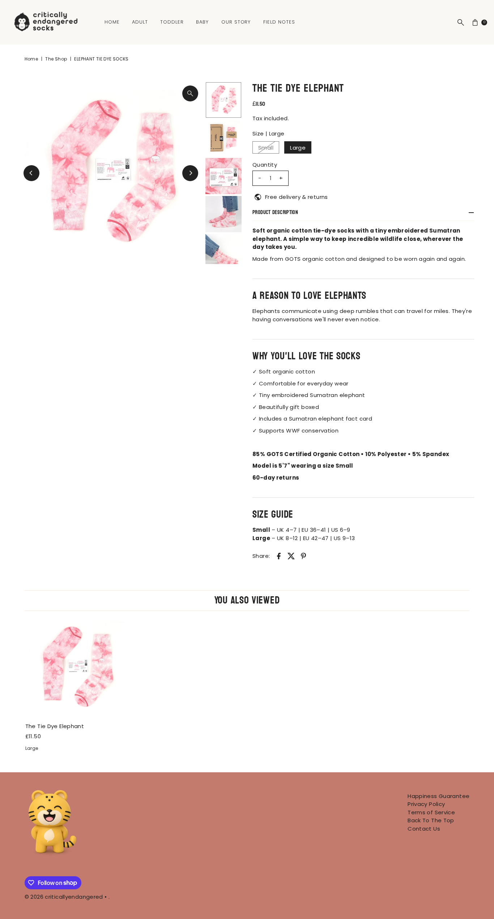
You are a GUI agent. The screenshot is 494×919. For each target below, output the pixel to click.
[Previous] (31, 173)
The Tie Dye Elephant (54, 726)
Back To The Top (431, 820)
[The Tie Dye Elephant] (76, 668)
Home (112, 21)
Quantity (264, 164)
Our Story (236, 21)
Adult (140, 21)
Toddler (172, 21)
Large (298, 147)
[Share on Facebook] (278, 555)
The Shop (56, 59)
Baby (202, 21)
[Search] (461, 22)
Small (265, 147)
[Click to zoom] (190, 93)
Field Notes (279, 21)
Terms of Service (431, 812)
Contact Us (424, 828)
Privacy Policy (426, 804)
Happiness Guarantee (438, 796)
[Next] (190, 173)
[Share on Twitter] (291, 555)
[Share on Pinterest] (303, 555)
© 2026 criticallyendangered (64, 897)
